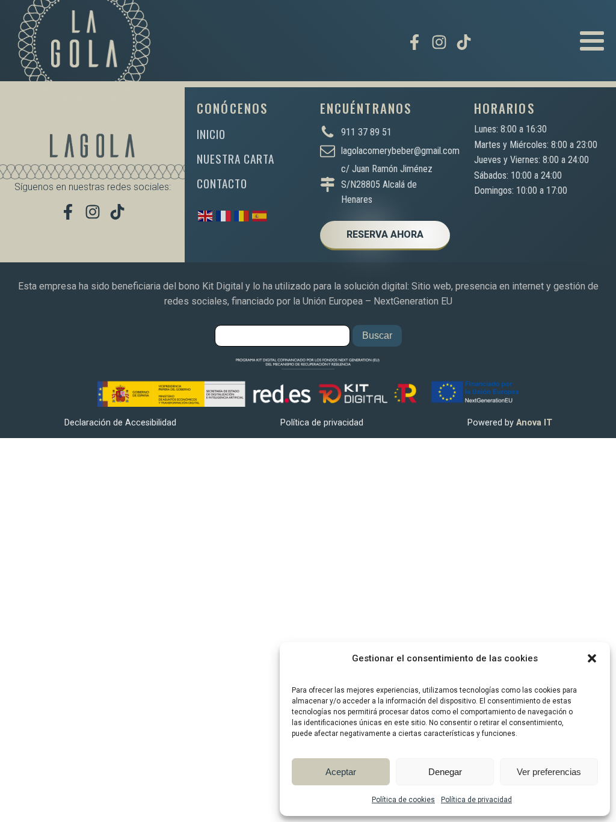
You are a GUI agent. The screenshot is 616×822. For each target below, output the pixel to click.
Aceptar (340, 772)
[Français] (224, 215)
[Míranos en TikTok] (464, 42)
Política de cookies (403, 800)
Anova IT (534, 423)
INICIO (211, 134)
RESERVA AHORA (385, 234)
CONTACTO (222, 183)
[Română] (242, 215)
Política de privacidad (476, 800)
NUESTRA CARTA (235, 158)
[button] (592, 658)
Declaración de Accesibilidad (120, 423)
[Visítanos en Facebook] (414, 42)
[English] (206, 215)
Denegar (445, 772)
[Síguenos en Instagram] (439, 42)
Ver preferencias (549, 772)
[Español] (260, 215)
